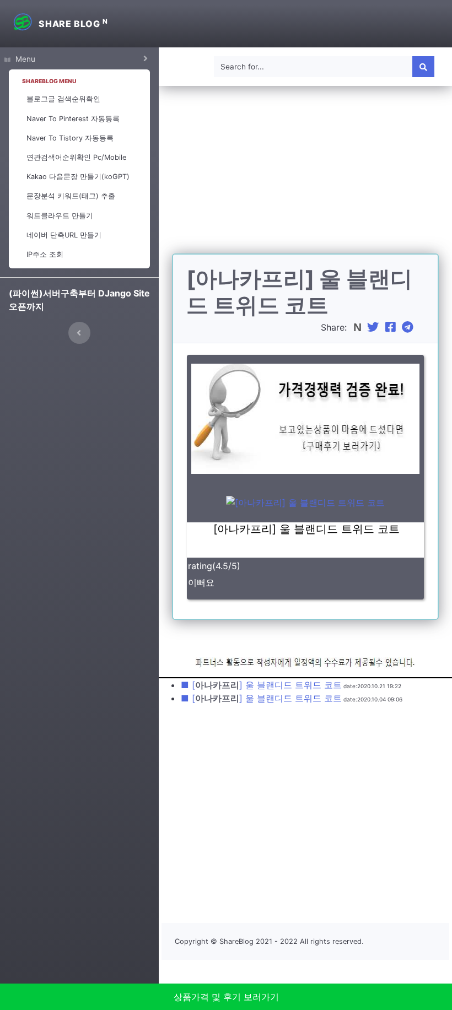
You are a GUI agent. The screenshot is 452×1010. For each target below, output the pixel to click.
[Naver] (358, 327)
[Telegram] (409, 327)
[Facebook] (392, 327)
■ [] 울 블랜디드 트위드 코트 (261, 684)
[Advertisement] (305, 176)
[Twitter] (374, 327)
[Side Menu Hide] (79, 333)
